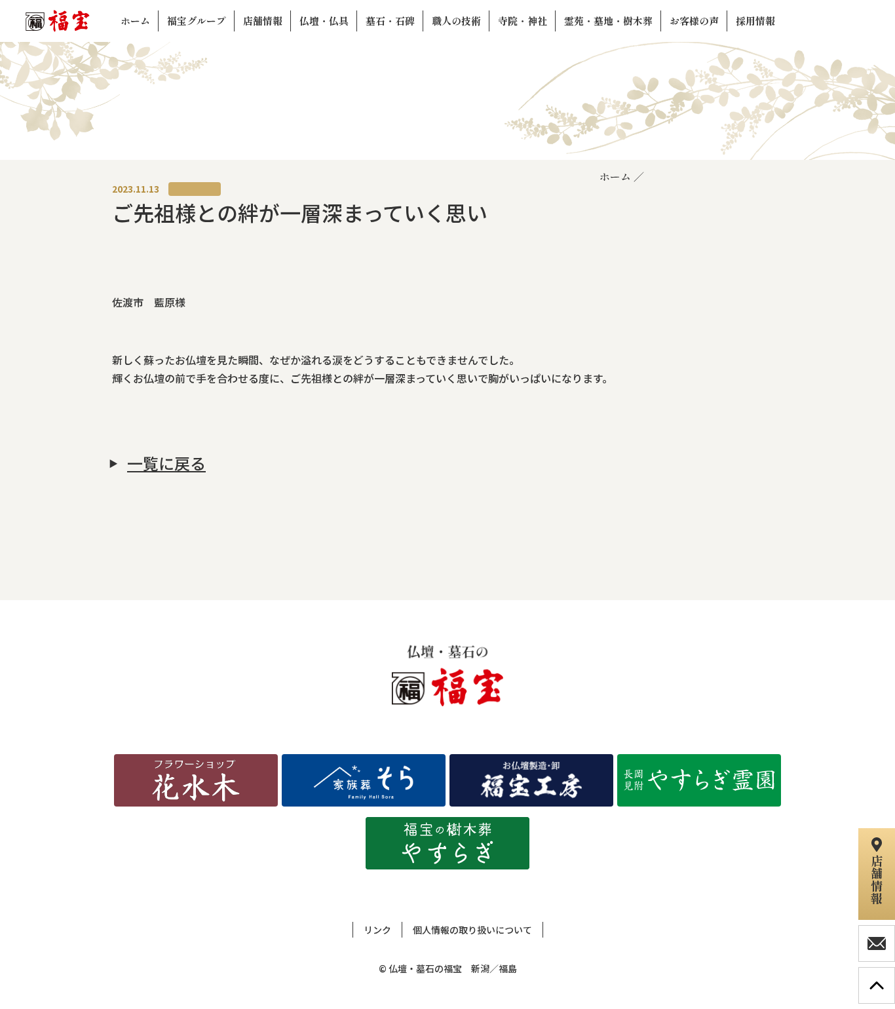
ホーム (615, 176)
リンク (377, 929)
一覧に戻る (166, 463)
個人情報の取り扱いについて (472, 929)
